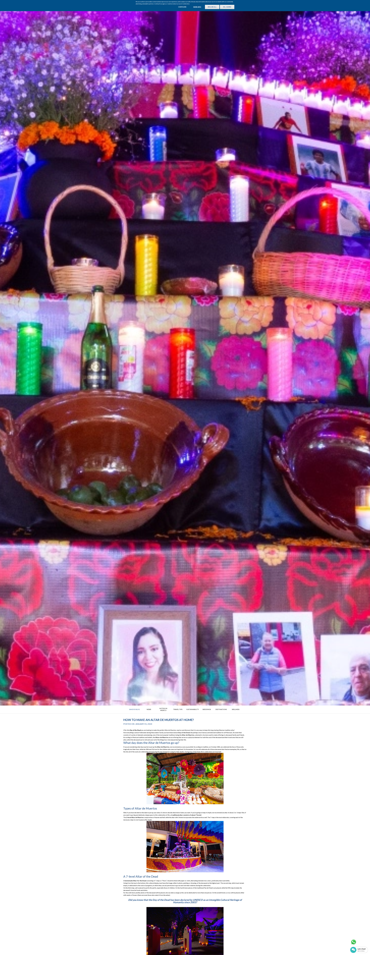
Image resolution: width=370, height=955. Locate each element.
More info (197, 7)
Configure (182, 7)
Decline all (212, 7)
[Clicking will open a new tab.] (353, 942)
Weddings (207, 709)
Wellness (235, 709)
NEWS (149, 709)
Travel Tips (177, 709)
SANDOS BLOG (134, 709)
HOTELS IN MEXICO (163, 709)
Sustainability (192, 709)
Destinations (221, 709)
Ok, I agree (227, 7)
